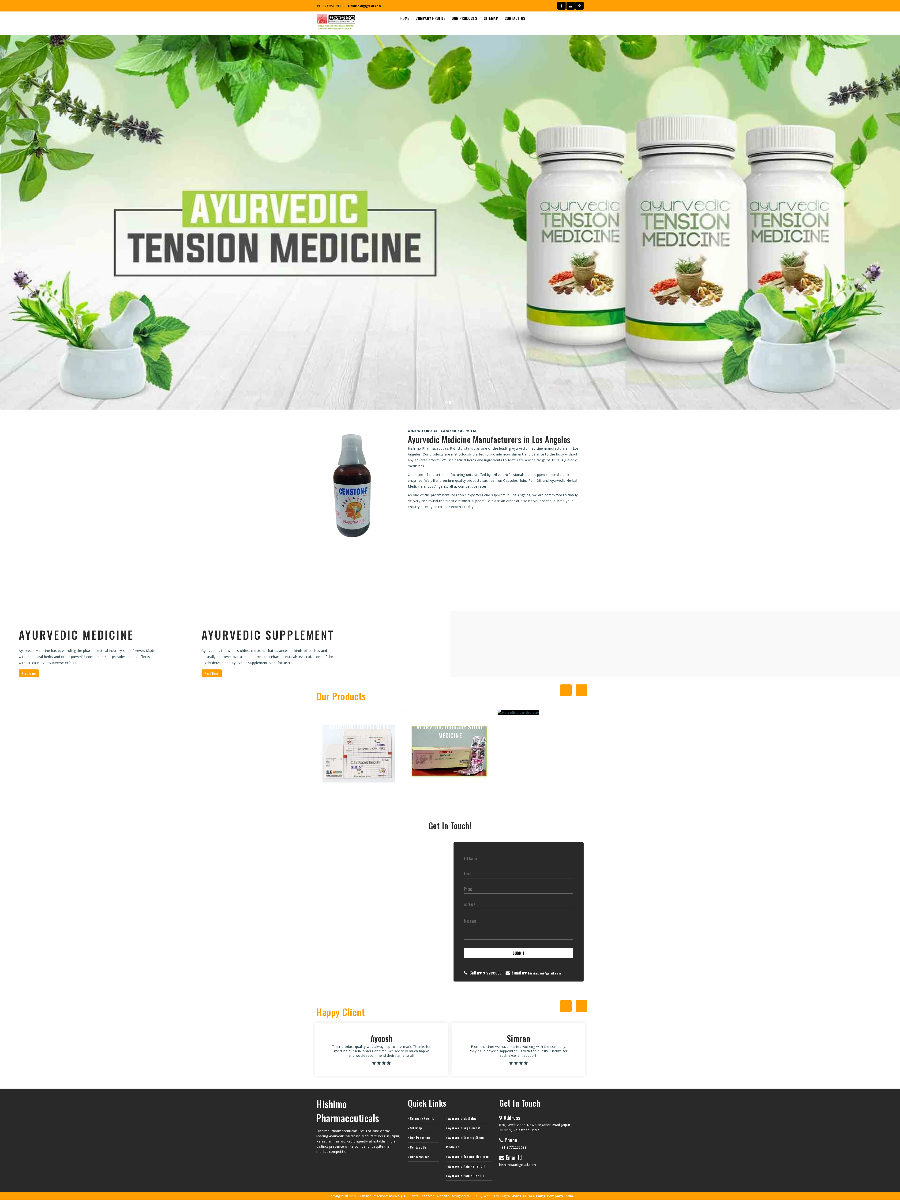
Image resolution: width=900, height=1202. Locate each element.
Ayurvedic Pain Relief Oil (466, 1166)
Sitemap (491, 18)
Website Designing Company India (542, 1196)
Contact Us (515, 18)
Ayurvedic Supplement (464, 1127)
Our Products (464, 18)
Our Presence (419, 1137)
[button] (67, 222)
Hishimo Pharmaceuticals (347, 1111)
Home (404, 18)
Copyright (335, 1196)
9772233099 (492, 973)
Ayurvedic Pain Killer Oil (465, 1175)
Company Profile (430, 18)
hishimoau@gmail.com (364, 5)
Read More (29, 673)
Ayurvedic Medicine (462, 1118)
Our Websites (419, 1156)
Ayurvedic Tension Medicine (468, 1156)
